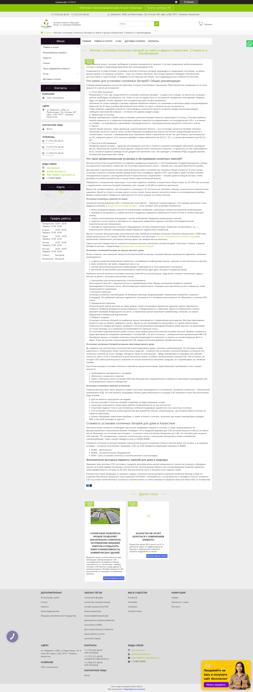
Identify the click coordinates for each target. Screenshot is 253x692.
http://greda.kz (53, 168)
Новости (47, 58)
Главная (86, 41)
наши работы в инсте (94, 634)
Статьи (48, 32)
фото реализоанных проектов (98, 629)
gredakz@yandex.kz (57, 171)
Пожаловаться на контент (134, 689)
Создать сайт (61, 2)
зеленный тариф (92, 638)
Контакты (153, 41)
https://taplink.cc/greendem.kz (61, 175)
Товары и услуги (103, 41)
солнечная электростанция (97, 602)
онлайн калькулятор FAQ (96, 606)
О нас (119, 41)
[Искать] (156, 23)
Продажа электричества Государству (58, 616)
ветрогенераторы (92, 611)
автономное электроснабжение (99, 620)
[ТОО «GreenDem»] (46, 23)
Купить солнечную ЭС (159, 8)
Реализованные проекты (55, 52)
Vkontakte (132, 602)
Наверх (174, 597)
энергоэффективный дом (96, 616)
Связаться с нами (179, 602)
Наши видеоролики (50, 611)
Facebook (132, 597)
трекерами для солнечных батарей (137, 246)
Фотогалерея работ (50, 597)
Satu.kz (139, 687)
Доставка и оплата (135, 41)
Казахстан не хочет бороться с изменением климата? (148, 536)
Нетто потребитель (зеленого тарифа (177, 236)
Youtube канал (135, 611)
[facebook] (87, 486)
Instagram (132, 606)
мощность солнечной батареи (122, 206)
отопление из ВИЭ (93, 625)
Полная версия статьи (114, 578)
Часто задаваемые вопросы (56, 68)
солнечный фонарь (93, 597)
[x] (90, 486)
